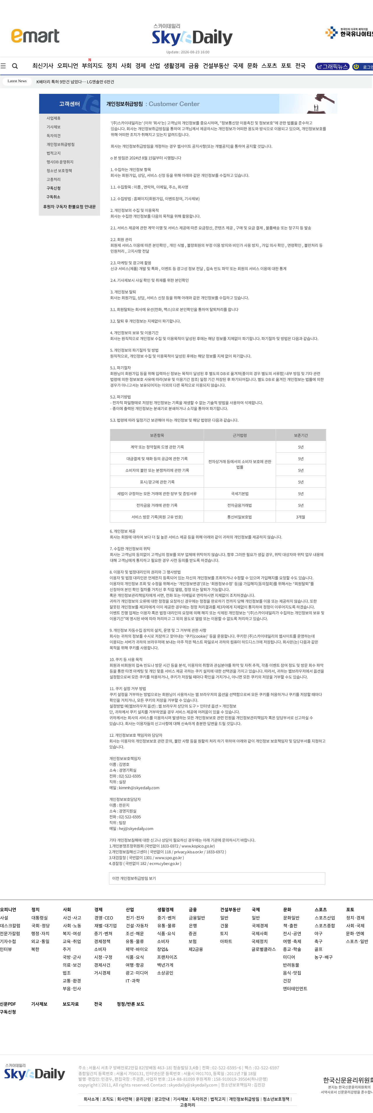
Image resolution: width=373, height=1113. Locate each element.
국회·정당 (40, 925)
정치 (112, 66)
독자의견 (54, 136)
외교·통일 (40, 941)
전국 (98, 1004)
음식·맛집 (292, 973)
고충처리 (54, 179)
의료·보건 (72, 965)
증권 (193, 933)
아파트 (226, 941)
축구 (318, 941)
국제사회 (259, 933)
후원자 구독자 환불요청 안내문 (69, 207)
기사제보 (54, 127)
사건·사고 (72, 918)
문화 (252, 66)
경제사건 (102, 965)
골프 (318, 949)
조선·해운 (135, 933)
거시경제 (102, 973)
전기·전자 (135, 918)
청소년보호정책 (276, 1099)
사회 (126, 66)
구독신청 (54, 188)
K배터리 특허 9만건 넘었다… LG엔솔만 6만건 (75, 82)
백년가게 (165, 965)
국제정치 (259, 941)
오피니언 (67, 66)
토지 (224, 933)
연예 (360, 933)
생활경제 (174, 66)
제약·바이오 (137, 949)
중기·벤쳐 (103, 933)
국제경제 (260, 925)
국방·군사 (72, 957)
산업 (154, 66)
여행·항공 (135, 965)
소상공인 (165, 973)
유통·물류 (135, 941)
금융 (194, 66)
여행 (287, 941)
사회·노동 (72, 925)
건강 (287, 980)
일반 (224, 918)
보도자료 (71, 1004)
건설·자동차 (137, 925)
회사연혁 (124, 1099)
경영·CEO (103, 918)
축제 (297, 941)
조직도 (108, 1099)
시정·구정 (103, 957)
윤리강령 (143, 1099)
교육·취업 (72, 941)
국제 (238, 66)
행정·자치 (40, 933)
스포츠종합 (325, 925)
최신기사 (42, 66)
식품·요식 (135, 957)
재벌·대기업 (105, 925)
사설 (4, 918)
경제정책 (102, 941)
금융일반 (197, 918)
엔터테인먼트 (295, 988)
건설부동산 (216, 66)
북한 (35, 949)
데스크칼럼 (10, 925)
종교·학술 (292, 949)
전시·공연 (292, 933)
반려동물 (291, 965)
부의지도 (92, 66)
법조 (67, 973)
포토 (286, 66)
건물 (224, 925)
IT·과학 (133, 980)
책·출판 (290, 925)
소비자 (100, 949)
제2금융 (196, 949)
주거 (67, 949)
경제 (140, 66)
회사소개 (91, 1099)
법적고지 (54, 153)
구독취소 (53, 197)
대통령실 (39, 918)
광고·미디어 (137, 973)
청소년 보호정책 (59, 171)
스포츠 (269, 66)
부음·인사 (72, 988)
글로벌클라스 (263, 949)
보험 (193, 941)
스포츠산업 (325, 918)
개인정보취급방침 (61, 145)
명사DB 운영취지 (60, 162)
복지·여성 (72, 933)
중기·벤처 (166, 918)
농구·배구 (323, 957)
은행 (193, 925)
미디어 (289, 957)
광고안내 (162, 1099)
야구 (318, 933)
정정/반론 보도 (131, 1004)
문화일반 (291, 918)
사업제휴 (54, 118)
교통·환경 (72, 980)
